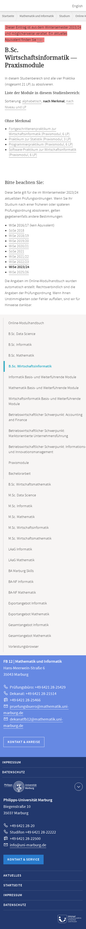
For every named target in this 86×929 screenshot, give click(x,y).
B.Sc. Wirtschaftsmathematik (29, 484)
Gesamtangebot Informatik (28, 625)
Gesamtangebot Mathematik (29, 635)
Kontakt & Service (23, 860)
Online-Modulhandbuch (26, 323)
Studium (64, 16)
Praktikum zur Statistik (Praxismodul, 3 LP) (40, 139)
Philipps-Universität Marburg (20, 786)
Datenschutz (13, 772)
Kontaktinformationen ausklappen (79, 787)
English (77, 6)
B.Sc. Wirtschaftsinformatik (30, 366)
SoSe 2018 (16, 230)
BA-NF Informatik (20, 581)
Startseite (8, 16)
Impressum (11, 762)
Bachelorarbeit (20, 473)
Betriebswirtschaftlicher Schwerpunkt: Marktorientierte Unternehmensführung (38, 433)
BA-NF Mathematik (22, 592)
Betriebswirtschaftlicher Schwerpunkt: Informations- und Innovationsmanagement (47, 449)
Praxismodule (19, 462)
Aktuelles (12, 876)
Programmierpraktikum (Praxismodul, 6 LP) (41, 144)
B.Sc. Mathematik (21, 355)
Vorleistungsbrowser (23, 646)
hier (40, 39)
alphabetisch (31, 101)
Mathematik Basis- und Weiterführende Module (44, 388)
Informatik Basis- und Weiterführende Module (42, 377)
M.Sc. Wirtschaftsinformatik (28, 527)
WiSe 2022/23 (19, 261)
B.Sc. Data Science (21, 334)
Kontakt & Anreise (24, 742)
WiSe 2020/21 (19, 246)
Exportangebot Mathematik (28, 614)
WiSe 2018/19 (19, 235)
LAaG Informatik (20, 549)
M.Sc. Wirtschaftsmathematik (29, 538)
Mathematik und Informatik (37, 16)
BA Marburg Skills (21, 571)
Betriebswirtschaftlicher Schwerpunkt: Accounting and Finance (45, 417)
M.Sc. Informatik (20, 506)
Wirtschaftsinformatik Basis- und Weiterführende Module (45, 401)
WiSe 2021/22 (19, 256)
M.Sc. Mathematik (21, 517)
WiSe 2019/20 (19, 241)
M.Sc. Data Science (22, 495)
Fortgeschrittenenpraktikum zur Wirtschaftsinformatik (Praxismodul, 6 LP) (39, 132)
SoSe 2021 (16, 251)
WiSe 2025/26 (19, 272)
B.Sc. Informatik (20, 344)
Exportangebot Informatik (27, 603)
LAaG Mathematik (21, 560)
